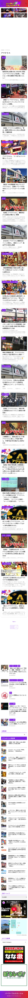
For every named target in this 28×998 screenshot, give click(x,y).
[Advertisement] (14, 33)
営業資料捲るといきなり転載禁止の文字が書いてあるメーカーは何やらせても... (17, 857)
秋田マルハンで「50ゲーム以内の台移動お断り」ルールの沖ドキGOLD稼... (17, 766)
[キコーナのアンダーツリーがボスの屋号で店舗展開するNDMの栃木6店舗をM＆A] (4, 850)
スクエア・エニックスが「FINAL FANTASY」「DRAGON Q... (16, 750)
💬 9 (3, 349)
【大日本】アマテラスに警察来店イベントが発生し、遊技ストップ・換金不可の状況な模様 (13, 243)
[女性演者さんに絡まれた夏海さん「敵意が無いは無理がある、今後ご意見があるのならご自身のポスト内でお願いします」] (4, 781)
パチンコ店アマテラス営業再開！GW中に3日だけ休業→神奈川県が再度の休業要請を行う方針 (14, 326)
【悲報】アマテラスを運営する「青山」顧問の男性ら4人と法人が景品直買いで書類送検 (14, 130)
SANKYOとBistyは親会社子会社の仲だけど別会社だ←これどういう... (16, 871)
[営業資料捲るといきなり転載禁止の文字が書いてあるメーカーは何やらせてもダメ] (4, 857)
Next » (14, 621)
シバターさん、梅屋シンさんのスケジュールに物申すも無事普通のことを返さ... (17, 759)
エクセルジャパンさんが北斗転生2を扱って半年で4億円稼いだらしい (18, 684)
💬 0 (3, 68)
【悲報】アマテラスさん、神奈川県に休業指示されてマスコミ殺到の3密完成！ (14, 410)
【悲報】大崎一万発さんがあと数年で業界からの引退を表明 (17, 742)
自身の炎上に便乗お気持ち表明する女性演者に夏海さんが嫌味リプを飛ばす (17, 796)
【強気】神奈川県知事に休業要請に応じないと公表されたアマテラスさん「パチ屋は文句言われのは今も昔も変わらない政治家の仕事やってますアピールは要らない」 (13, 469)
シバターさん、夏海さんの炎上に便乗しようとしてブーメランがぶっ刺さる (17, 812)
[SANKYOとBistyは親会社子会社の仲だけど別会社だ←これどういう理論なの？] (4, 872)
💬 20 (3, 237)
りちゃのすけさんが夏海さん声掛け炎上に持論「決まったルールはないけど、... (17, 789)
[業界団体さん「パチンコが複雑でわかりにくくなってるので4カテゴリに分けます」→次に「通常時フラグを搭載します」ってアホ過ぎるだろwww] (4, 880)
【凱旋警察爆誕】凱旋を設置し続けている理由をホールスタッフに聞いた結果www (13, 270)
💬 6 (3, 96)
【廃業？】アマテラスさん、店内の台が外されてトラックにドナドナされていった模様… (13, 102)
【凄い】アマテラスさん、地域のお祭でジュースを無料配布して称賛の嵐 (13, 608)
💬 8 (3, 124)
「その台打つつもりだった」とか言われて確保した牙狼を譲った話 (17, 773)
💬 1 (3, 321)
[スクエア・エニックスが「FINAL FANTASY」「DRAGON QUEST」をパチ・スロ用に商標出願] (4, 751)
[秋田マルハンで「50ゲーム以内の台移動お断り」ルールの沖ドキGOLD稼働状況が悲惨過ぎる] (4, 766)
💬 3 (3, 181)
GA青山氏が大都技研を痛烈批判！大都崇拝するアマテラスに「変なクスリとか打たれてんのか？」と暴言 (14, 298)
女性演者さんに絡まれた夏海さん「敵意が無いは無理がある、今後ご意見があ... (17, 781)
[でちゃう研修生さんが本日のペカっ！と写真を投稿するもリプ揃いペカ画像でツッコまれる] (4, 887)
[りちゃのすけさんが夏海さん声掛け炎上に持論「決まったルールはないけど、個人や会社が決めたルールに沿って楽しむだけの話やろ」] (4, 789)
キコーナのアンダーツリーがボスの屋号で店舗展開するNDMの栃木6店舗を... (17, 849)
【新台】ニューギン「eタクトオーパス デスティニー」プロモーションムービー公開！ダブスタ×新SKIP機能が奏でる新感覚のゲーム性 (18, 709)
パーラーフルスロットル (14, 993)
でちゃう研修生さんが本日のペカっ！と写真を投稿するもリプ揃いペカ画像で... (17, 887)
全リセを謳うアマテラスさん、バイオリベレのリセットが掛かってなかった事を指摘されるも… (13, 523)
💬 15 (3, 292)
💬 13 (3, 546)
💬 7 (3, 209)
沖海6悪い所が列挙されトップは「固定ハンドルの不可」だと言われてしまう (17, 842)
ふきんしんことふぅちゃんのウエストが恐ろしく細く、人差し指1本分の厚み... (17, 819)
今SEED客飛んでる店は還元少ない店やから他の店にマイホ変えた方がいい (17, 834)
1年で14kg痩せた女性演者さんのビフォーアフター (16, 803)
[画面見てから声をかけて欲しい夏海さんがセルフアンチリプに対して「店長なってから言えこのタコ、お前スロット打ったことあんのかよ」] (4, 865)
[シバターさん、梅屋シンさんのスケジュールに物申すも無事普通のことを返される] (4, 759)
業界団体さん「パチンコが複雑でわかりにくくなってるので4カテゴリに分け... (17, 880)
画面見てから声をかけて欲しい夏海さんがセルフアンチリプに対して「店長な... (17, 865)
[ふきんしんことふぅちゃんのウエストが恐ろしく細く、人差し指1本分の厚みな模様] (4, 819)
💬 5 (3, 518)
